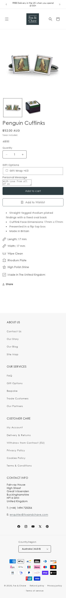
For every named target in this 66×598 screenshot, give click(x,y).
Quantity (7, 147)
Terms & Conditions (19, 465)
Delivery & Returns (19, 435)
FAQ (9, 375)
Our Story (13, 338)
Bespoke (12, 390)
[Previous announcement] (6, 4)
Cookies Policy (16, 457)
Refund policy (37, 585)
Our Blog (12, 346)
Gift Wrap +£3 (18, 170)
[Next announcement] (59, 4)
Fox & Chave (19, 585)
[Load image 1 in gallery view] (12, 107)
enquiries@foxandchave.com (29, 514)
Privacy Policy (16, 450)
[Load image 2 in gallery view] (33, 107)
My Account (15, 427)
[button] (6, 19)
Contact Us (14, 331)
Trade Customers (17, 398)
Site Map (12, 354)
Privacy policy (54, 585)
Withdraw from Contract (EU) (26, 442)
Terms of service (34, 590)
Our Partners (15, 406)
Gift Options (11, 165)
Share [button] (9, 284)
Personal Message (15, 177)
